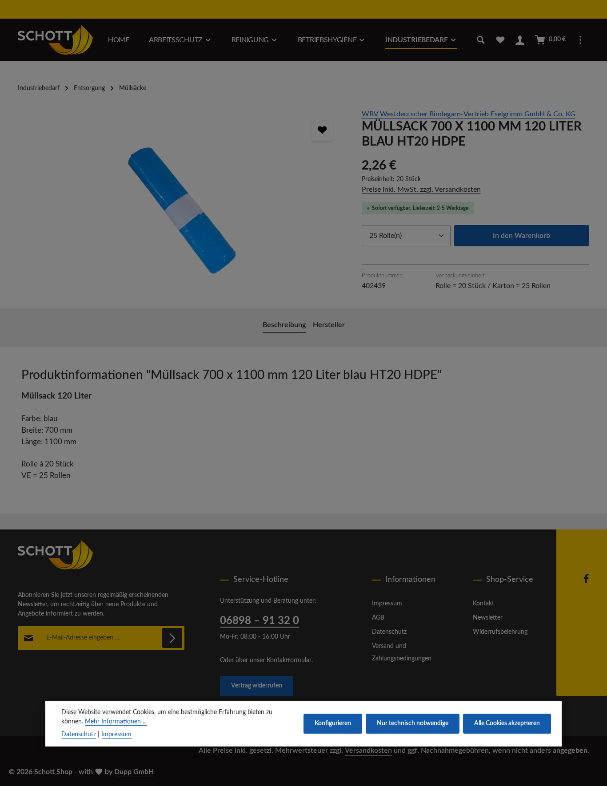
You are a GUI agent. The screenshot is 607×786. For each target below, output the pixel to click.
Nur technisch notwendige (412, 723)
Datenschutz (389, 632)
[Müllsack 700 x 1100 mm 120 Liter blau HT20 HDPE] (180, 204)
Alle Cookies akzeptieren (507, 723)
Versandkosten (368, 750)
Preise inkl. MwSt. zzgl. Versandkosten (421, 189)
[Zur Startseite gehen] (55, 40)
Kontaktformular (289, 660)
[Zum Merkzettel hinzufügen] (322, 130)
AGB (378, 618)
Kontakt (483, 603)
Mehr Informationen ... (116, 722)
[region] (181, 204)
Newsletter (488, 618)
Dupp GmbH (134, 771)
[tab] (284, 325)
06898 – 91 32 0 (259, 621)
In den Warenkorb (521, 235)
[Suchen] (481, 40)
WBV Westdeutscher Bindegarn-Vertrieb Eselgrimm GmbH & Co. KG (468, 114)
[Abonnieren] (172, 638)
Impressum (387, 603)
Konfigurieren (333, 723)
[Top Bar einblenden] (580, 40)
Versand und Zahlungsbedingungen (401, 652)
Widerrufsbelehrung (500, 632)
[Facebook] (586, 582)
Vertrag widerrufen (256, 686)
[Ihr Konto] (520, 40)
